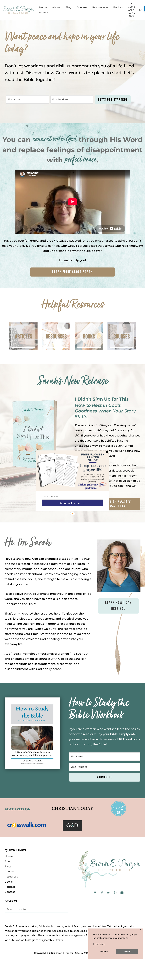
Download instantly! (72, 503)
